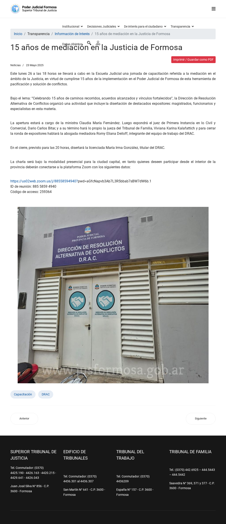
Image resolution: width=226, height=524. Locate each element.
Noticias (15, 65)
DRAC (46, 394)
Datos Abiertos (72, 44)
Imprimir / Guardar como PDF (193, 59)
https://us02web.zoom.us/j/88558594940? (44, 181)
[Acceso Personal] (98, 43)
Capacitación (23, 394)
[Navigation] (214, 9)
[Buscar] (89, 43)
